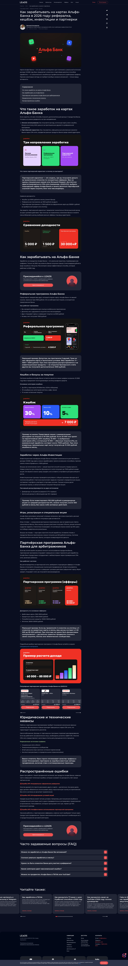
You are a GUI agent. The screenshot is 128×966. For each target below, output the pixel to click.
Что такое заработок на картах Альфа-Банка (36, 90)
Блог (72, 2)
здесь (79, 963)
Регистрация (102, 2)
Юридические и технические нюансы (34, 98)
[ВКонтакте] (107, 19)
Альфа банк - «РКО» (47, 693)
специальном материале (29, 646)
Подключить (30, 707)
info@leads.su (102, 938)
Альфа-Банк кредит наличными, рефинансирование (26, 695)
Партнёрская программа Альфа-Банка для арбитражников (41, 95)
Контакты (69, 946)
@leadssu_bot (99, 942)
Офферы (66, 2)
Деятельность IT (71, 949)
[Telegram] (107, 15)
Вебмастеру (48, 2)
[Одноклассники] (107, 27)
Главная (41, 2)
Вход (93, 2)
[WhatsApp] (107, 23)
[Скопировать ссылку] (107, 10)
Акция (77, 2)
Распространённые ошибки (31, 101)
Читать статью (27, 910)
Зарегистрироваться (38, 285)
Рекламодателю (58, 2)
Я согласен (104, 963)
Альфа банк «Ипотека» (68, 693)
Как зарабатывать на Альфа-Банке (33, 93)
